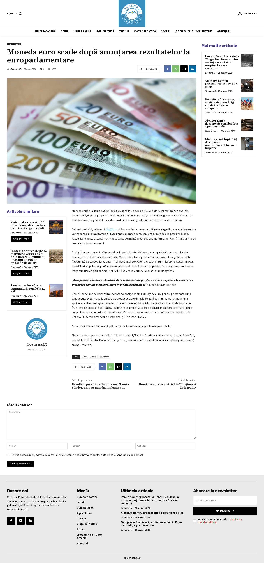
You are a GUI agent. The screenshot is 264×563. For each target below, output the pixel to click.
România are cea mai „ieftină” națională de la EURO (167, 385)
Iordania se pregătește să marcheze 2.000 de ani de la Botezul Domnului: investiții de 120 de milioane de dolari (29, 257)
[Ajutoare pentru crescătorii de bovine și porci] (247, 85)
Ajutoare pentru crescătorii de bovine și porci (221, 84)
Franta (93, 356)
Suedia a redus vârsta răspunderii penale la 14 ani (28, 288)
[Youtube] (21, 521)
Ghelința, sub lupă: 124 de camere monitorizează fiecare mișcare (221, 144)
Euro (84, 356)
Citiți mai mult (21, 238)
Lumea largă (14, 44)
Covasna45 (15, 68)
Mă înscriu (223, 511)
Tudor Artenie (211, 131)
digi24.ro (111, 229)
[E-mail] (184, 68)
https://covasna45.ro (36, 349)
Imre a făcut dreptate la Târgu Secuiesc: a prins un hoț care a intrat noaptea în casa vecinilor (222, 62)
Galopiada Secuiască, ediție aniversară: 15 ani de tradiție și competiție (220, 104)
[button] (15, 13)
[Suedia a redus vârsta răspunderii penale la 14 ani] (56, 290)
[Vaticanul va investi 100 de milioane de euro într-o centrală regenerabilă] (56, 227)
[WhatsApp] (175, 68)
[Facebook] (167, 68)
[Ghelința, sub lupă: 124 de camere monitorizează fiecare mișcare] (247, 143)
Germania (104, 356)
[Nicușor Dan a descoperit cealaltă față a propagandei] (247, 125)
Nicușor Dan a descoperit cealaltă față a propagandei (221, 123)
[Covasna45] (36, 329)
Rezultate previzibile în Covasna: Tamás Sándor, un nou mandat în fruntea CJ (100, 385)
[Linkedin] (192, 68)
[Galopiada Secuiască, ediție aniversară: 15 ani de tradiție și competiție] (247, 103)
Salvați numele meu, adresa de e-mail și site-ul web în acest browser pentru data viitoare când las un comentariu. (77, 454)
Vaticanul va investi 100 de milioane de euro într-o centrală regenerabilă (29, 225)
